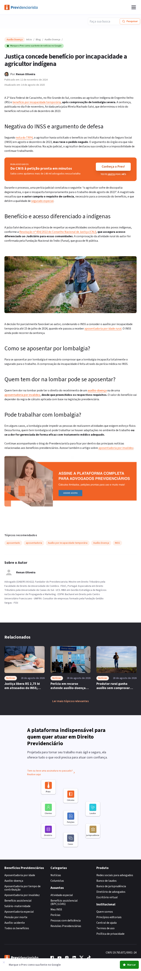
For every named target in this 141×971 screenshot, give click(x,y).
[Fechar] (4, 962)
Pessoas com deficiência (65, 920)
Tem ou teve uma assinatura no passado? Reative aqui (50, 772)
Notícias (55, 875)
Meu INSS (56, 909)
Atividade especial (61, 895)
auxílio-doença (97, 390)
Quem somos (104, 911)
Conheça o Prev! (113, 166)
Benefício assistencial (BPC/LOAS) (64, 902)
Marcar (131, 965)
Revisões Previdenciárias (65, 926)
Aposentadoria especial (19, 911)
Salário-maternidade (17, 906)
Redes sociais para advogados (114, 875)
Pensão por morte (15, 917)
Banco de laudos (106, 880)
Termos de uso (105, 928)
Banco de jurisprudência (111, 886)
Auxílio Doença (52, 39)
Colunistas (57, 880)
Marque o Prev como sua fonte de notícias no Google (36, 45)
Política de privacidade (110, 933)
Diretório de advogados (110, 891)
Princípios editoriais (109, 917)
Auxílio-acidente (14, 922)
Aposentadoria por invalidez (22, 895)
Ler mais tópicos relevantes (70, 701)
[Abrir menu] (134, 7)
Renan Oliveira (25, 74)
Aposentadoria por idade (19, 875)
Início (29, 39)
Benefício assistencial (18, 900)
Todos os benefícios (16, 928)
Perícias (55, 915)
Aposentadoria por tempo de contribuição (22, 888)
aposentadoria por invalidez (22, 395)
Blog (38, 39)
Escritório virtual (107, 897)
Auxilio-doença (13, 880)
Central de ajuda (106, 922)
